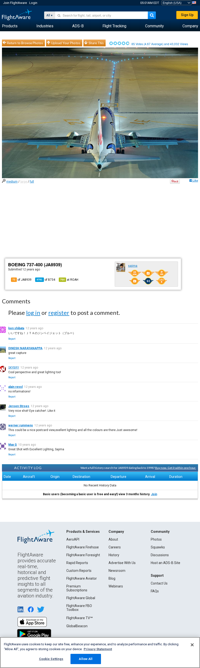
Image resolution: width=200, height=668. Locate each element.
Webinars (116, 586)
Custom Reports (78, 571)
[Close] (192, 644)
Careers (115, 547)
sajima (132, 265)
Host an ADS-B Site (165, 563)
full (32, 181)
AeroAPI (72, 539)
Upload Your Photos (65, 43)
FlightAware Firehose (82, 547)
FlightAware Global (80, 598)
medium (12, 181)
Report (11, 338)
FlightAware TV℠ (79, 618)
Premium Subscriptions (76, 588)
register (58, 312)
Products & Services (83, 532)
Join (154, 494)
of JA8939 (21, 279)
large (23, 181)
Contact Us (159, 583)
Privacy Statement (98, 649)
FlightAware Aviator (81, 578)
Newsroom (117, 571)
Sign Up (187, 15)
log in (33, 312)
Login (33, 3)
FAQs (155, 591)
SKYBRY (13, 367)
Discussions (160, 555)
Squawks (158, 547)
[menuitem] (10, 26)
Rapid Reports (77, 563)
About (113, 539)
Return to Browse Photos (25, 43)
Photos (156, 539)
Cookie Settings (51, 659)
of (46, 279)
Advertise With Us (122, 563)
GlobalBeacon (77, 626)
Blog (112, 578)
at (69, 279)
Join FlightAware (15, 3)
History (114, 555)
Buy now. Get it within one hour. (175, 468)
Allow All (85, 659)
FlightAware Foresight (83, 555)
